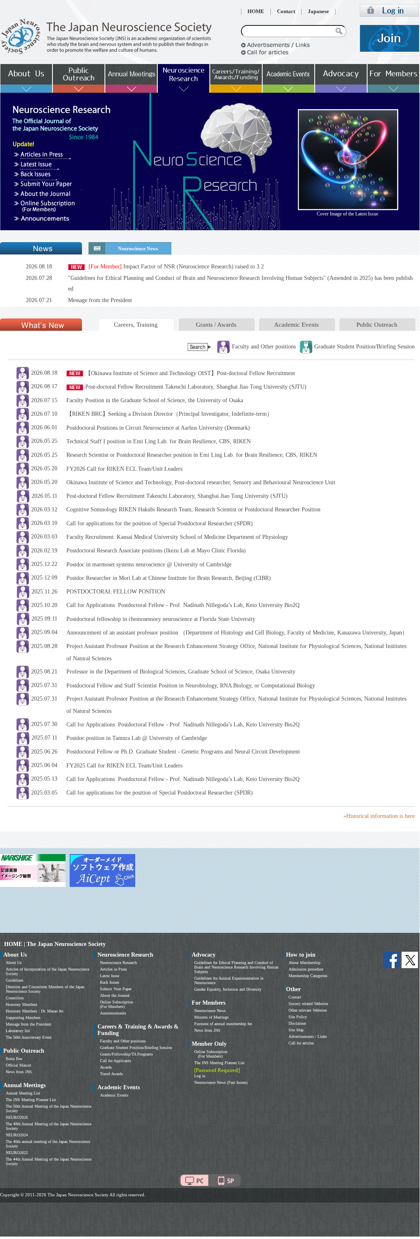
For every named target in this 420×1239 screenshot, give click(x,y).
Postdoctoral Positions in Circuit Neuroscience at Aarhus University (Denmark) (158, 428)
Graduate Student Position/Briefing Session (136, 1047)
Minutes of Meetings (211, 1017)
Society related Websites (308, 1003)
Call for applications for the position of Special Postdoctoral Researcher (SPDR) (159, 523)
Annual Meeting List (23, 1093)
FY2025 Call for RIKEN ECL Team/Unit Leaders (124, 766)
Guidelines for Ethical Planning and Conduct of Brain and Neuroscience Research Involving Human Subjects (236, 967)
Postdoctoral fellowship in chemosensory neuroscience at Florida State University (160, 619)
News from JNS (19, 1072)
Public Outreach (376, 324)
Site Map (296, 1030)
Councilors (15, 998)
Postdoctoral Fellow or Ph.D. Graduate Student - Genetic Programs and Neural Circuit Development (183, 752)
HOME (255, 11)
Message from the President (100, 300)
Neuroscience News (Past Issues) (220, 1082)
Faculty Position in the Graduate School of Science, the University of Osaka (154, 400)
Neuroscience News (210, 1010)
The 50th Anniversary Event (29, 1037)
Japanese (318, 11)
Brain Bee (14, 1058)
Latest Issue (109, 975)
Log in (199, 1076)
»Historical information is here (379, 816)
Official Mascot (18, 1065)
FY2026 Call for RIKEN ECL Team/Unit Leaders (124, 469)
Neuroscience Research (118, 962)
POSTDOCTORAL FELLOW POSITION (115, 592)
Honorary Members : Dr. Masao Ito (35, 1011)
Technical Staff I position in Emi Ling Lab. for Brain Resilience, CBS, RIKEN (158, 441)
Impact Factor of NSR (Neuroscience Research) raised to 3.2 (176, 266)
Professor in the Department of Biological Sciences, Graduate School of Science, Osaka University (180, 672)
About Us (14, 962)
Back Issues (109, 982)
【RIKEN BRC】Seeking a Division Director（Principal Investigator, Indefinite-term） (169, 414)
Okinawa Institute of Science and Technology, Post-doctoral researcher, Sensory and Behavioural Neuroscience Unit (200, 482)
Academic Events (296, 324)
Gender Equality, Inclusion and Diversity (227, 989)
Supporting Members (23, 1017)
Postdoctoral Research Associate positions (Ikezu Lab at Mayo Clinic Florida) (156, 550)
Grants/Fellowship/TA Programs (126, 1054)
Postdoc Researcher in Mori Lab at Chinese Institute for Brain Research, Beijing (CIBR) (168, 578)
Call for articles (301, 1043)
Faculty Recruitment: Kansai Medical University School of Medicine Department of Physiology (177, 537)
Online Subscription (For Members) (116, 1004)
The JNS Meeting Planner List (31, 1099)
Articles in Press (113, 969)
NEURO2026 (17, 1117)
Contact (286, 11)
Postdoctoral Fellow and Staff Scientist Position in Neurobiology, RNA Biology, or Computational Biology (190, 685)
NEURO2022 (17, 1152)
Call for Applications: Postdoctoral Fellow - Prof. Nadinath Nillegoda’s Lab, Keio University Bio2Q (183, 605)
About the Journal (114, 995)
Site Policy (297, 1017)
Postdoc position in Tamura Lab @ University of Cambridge (136, 738)
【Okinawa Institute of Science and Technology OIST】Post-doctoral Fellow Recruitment (190, 373)
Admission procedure (305, 969)
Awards (106, 1067)
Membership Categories (307, 975)
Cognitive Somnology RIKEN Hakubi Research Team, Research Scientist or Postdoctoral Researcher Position (193, 509)
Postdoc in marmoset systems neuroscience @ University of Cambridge (149, 564)
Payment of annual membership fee (223, 1023)
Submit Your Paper (116, 989)
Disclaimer (297, 1023)
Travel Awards (111, 1074)
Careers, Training (136, 324)
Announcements (113, 1013)
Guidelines (14, 980)
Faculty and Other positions (123, 1041)
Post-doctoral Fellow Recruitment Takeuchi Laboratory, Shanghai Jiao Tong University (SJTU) (195, 387)
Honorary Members (21, 1004)
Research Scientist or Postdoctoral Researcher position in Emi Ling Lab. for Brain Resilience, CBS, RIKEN (191, 455)
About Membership (304, 962)
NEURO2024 (17, 1135)
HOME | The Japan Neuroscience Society (55, 944)
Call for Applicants (115, 1060)
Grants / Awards (216, 324)
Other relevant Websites (307, 1010)
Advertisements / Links (307, 1036)
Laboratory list (18, 1030)
